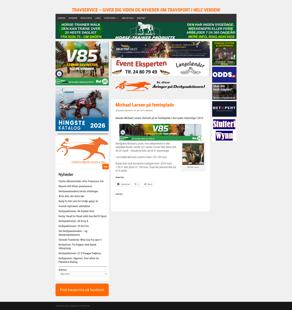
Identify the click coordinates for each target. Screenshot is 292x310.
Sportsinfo (110, 18)
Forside (61, 18)
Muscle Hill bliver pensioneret (75, 186)
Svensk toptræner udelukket (74, 206)
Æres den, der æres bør (71, 196)
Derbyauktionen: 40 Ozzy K (73, 221)
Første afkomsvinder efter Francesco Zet (81, 181)
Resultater (86, 18)
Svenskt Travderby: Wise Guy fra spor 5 (80, 239)
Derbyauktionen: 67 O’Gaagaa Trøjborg (80, 253)
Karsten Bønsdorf (125, 110)
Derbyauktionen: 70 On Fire (74, 226)
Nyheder (73, 18)
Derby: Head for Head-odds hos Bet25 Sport (83, 216)
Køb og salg (128, 18)
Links (98, 18)
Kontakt (141, 18)
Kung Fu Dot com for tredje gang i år (78, 201)
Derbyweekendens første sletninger (78, 191)
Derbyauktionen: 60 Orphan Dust (76, 211)
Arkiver (63, 269)
